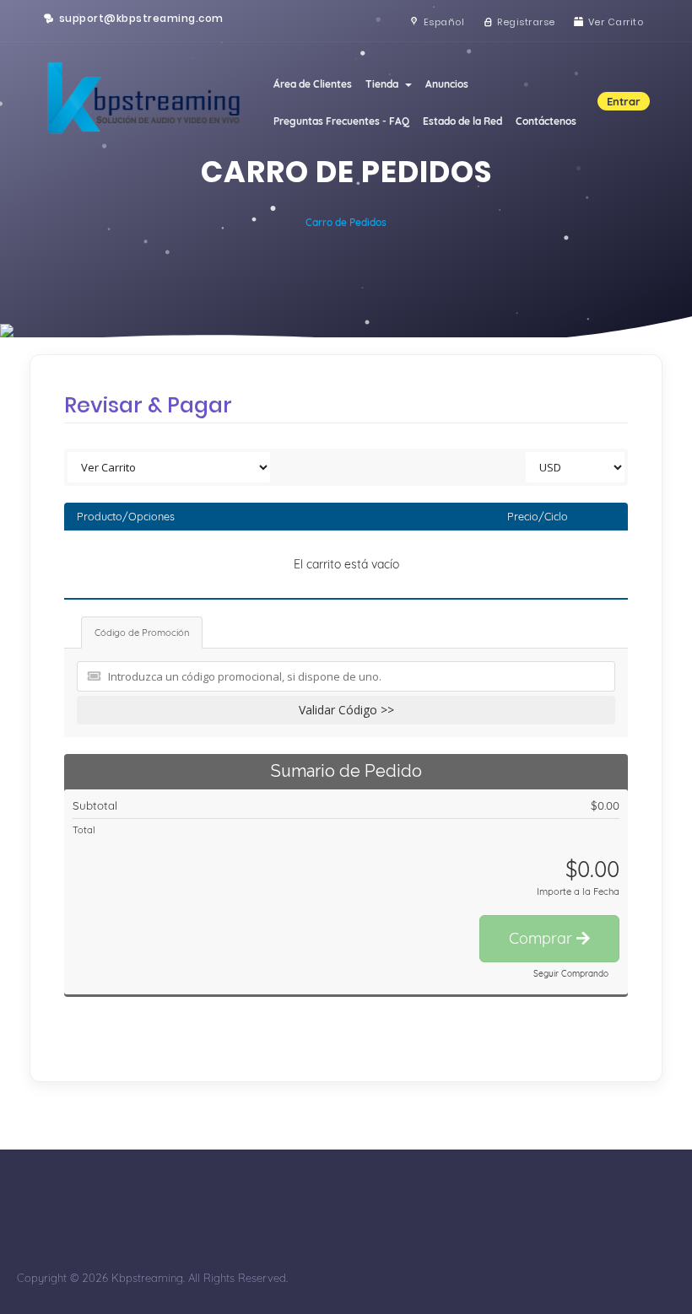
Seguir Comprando (570, 973)
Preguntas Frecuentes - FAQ (341, 121)
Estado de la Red (462, 121)
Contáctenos (546, 121)
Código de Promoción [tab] (142, 632)
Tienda (384, 84)
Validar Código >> (346, 710)
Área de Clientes (312, 84)
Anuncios (446, 84)
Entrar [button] (624, 101)
